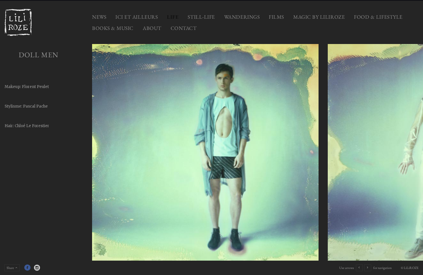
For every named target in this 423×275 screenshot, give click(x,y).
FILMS (276, 17)
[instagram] (37, 267)
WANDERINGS (242, 17)
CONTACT (184, 28)
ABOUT (152, 28)
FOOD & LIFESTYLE (378, 17)
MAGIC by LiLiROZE (319, 17)
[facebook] (27, 267)
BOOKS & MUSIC (113, 28)
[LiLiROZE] (18, 22)
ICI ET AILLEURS (136, 17)
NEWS (99, 17)
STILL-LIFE (201, 17)
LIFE (172, 17)
